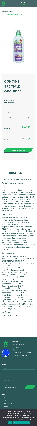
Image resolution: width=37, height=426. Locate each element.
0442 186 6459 (16, 347)
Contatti (5, 406)
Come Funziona (7, 403)
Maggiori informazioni (21, 423)
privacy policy (14, 387)
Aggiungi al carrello (18, 150)
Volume (6, 112)
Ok (10, 423)
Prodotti (5, 400)
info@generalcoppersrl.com (19, 350)
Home (4, 397)
